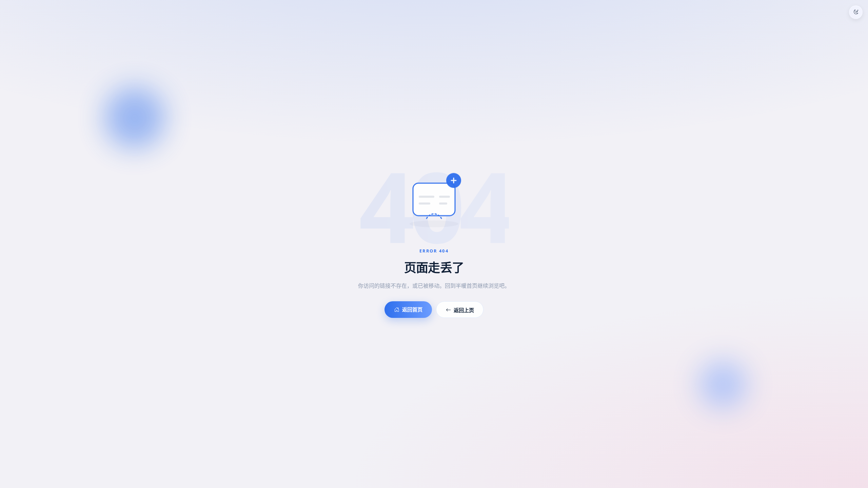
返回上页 (464, 310)
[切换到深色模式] (856, 12)
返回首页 (412, 309)
